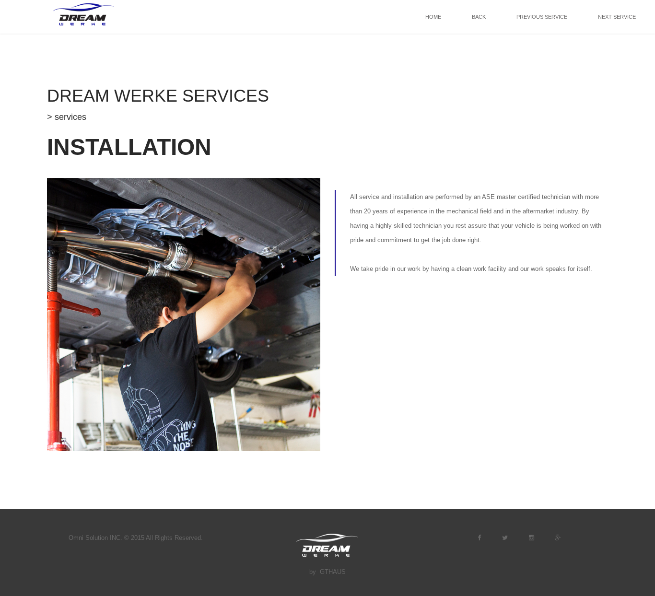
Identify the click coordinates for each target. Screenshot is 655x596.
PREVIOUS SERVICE (541, 17)
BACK (479, 17)
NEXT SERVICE (617, 17)
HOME (433, 17)
